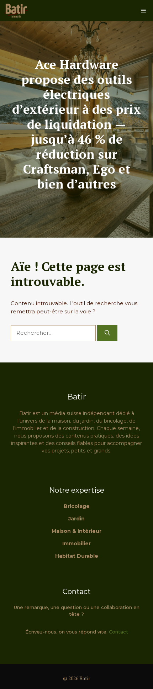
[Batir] (16, 10)
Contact (118, 632)
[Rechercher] (107, 333)
